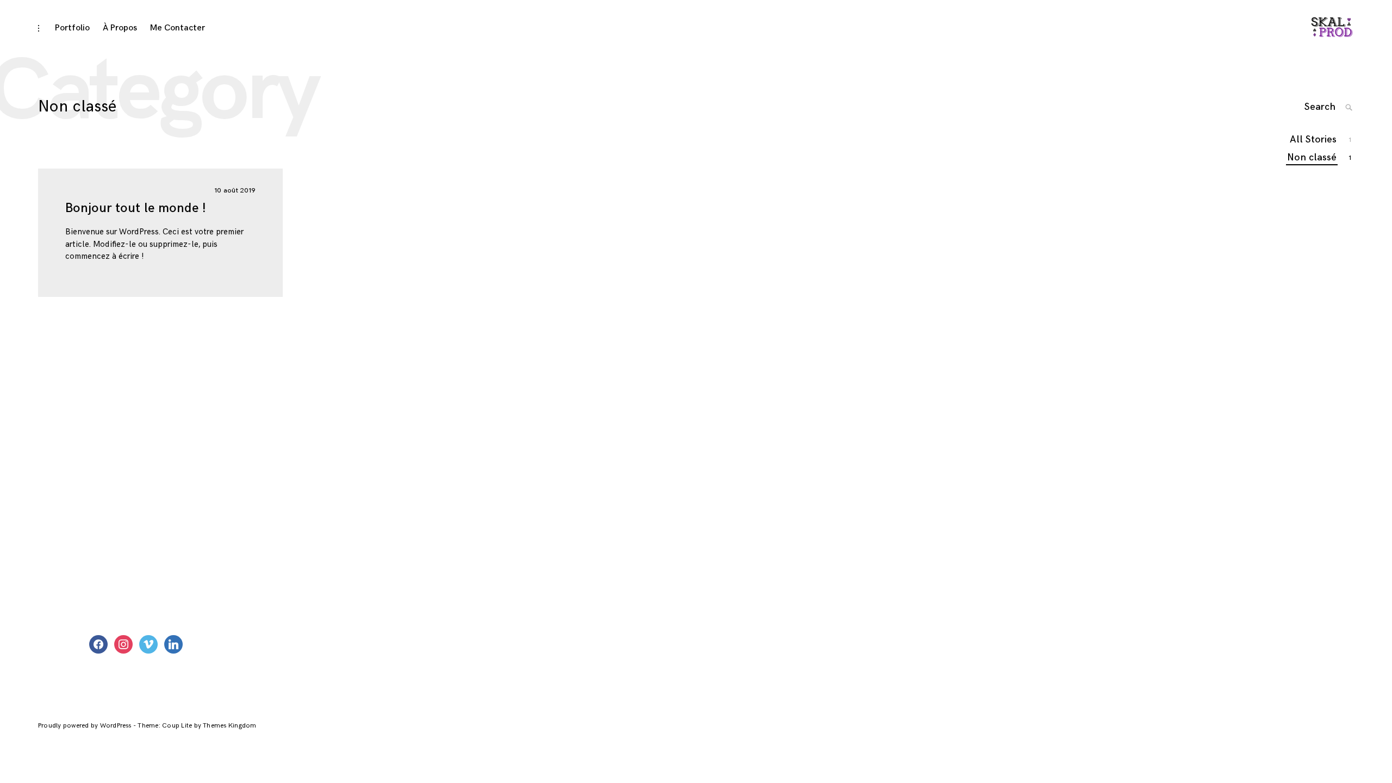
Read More (27, 232)
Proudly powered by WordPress (85, 726)
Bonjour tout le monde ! (135, 208)
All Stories (1314, 139)
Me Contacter (177, 28)
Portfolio (72, 28)
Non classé (1312, 157)
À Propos (120, 28)
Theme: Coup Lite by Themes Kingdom (197, 726)
